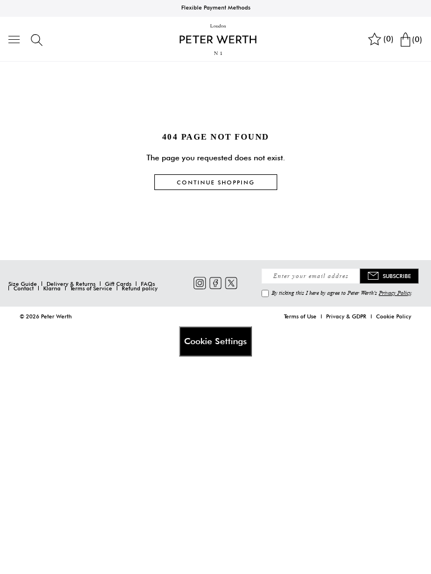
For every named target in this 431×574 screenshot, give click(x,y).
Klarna (52, 288)
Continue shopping (216, 182)
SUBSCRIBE (397, 275)
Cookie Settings (215, 341)
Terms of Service (91, 288)
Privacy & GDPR (346, 316)
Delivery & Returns (71, 283)
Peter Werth (56, 316)
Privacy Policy (395, 292)
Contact (23, 288)
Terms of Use (300, 316)
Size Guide (22, 283)
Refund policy (140, 288)
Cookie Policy (393, 316)
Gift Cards (118, 283)
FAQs (148, 283)
